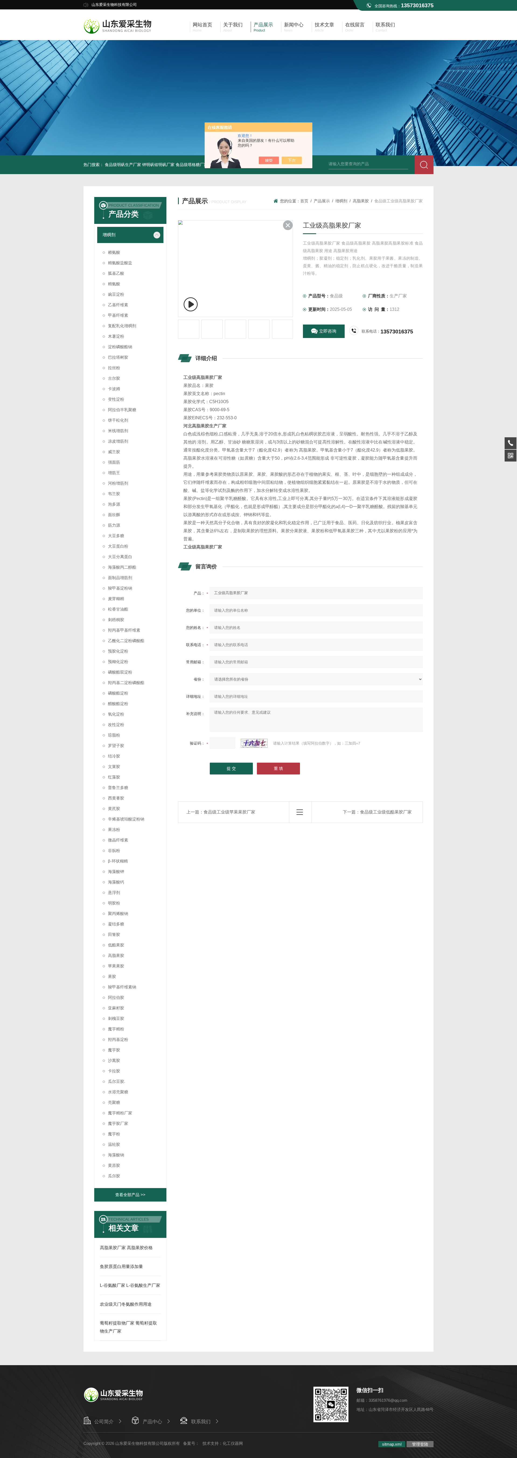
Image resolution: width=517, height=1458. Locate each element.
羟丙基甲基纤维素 (124, 630)
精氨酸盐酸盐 (120, 262)
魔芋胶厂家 (118, 1123)
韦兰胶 (114, 493)
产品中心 (152, 1421)
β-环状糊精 (118, 861)
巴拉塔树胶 (118, 357)
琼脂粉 (114, 735)
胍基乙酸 (116, 273)
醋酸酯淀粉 (118, 703)
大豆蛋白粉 (118, 546)
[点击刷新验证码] (254, 743)
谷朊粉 (114, 850)
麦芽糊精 (116, 598)
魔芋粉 (114, 1134)
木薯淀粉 (116, 336)
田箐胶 (114, 934)
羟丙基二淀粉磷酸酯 (126, 682)
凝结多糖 (116, 924)
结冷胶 (114, 756)
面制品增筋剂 (120, 577)
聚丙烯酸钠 (118, 913)
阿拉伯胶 (116, 997)
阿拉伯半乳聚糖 (122, 409)
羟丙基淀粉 (118, 1039)
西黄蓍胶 (116, 798)
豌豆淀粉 (116, 294)
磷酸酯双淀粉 (120, 672)
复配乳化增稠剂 (122, 325)
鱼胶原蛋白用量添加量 (121, 1266)
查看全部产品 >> (130, 1194)
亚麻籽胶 (116, 1008)
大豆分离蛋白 (120, 556)
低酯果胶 (116, 945)
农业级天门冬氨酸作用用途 (126, 1304)
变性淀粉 (116, 399)
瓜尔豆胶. (116, 1081)
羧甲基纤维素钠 (122, 987)
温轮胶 (114, 1144)
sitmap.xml (391, 1444)
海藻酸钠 (116, 1155)
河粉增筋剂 (118, 483)
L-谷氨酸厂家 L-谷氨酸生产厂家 (130, 1285)
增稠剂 (109, 235)
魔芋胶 (114, 1050)
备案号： (191, 1443)
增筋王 (114, 472)
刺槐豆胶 (116, 1018)
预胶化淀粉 (118, 651)
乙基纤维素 (118, 304)
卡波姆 (114, 388)
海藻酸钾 (116, 871)
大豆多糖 (116, 535)
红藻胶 (114, 777)
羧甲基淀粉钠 (120, 588)
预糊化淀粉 (118, 661)
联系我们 (201, 1421)
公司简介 (104, 1421)
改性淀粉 (116, 724)
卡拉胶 (114, 1071)
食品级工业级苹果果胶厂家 (229, 812)
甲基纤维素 (118, 315)
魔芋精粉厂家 (120, 1113)
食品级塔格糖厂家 (192, 164)
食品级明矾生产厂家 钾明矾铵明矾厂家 (139, 164)
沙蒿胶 (114, 1060)
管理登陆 (420, 1444)
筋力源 (114, 525)
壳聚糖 (114, 1102)
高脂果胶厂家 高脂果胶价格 (126, 1247)
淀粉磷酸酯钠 (120, 346)
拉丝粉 (114, 367)
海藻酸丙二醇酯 (122, 567)
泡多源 (114, 504)
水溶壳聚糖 (118, 1092)
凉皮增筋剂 (118, 441)
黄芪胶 (114, 808)
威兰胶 (114, 451)
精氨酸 (114, 283)
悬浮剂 (114, 892)
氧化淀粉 (116, 714)
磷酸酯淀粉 (118, 693)
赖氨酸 (114, 252)
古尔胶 (114, 378)
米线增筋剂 (118, 430)
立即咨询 (327, 331)
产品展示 (322, 201)
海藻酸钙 (116, 882)
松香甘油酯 (118, 609)
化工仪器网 (233, 1443)
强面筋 (114, 462)
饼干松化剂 (118, 420)
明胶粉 (114, 903)
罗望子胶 (116, 745)
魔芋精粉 (116, 1029)
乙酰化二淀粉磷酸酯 (126, 640)
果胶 (112, 976)
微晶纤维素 (118, 840)
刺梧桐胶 (116, 619)
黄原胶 (114, 1165)
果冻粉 (114, 829)
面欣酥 (114, 514)
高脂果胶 (116, 955)
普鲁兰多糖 (118, 787)
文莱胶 (114, 766)
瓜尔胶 (114, 1176)
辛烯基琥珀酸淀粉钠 (126, 819)
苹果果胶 (116, 966)
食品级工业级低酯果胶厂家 (386, 812)
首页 (304, 201)
